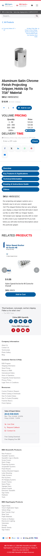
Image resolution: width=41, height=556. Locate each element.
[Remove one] (4, 108)
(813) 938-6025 (12, 414)
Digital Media (6, 506)
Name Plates (6, 484)
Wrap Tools (5, 514)
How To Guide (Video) (9, 396)
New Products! (6, 454)
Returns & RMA (7, 370)
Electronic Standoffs (8, 490)
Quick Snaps (6, 462)
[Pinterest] (31, 148)
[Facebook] (5, 148)
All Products (9, 22)
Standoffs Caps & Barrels (10, 458)
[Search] (37, 16)
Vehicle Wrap (6, 510)
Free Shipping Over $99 (12, 439)
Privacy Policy (6, 380)
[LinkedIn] (18, 148)
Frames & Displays (8, 519)
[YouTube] (20, 321)
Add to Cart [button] (21, 294)
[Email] (5, 154)
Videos (6, 189)
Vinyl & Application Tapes (10, 508)
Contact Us (31, 130)
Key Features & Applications (15, 174)
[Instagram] (16, 321)
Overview (7, 168)
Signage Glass (6, 486)
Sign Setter (5, 493)
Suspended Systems (8, 466)
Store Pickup (6, 368)
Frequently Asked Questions (11, 378)
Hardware (5, 495)
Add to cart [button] (25, 108)
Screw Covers (6, 460)
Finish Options (6, 403)
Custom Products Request (10, 391)
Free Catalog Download (12, 437)
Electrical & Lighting (8, 521)
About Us (5, 345)
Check (35, 141)
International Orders (8, 373)
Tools (3, 497)
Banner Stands (7, 527)
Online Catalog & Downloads (11, 393)
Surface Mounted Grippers (10, 471)
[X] (11, 148)
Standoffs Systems (8, 456)
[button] (4, 270)
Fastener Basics (7, 401)
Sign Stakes (6, 530)
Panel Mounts (6, 469)
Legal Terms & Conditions (10, 382)
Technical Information (12, 179)
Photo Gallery (6, 352)
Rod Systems (6, 477)
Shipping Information (8, 366)
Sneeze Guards (7, 488)
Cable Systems (7, 475)
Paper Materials (7, 516)
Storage (4, 525)
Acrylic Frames (7, 482)
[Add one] (13, 108)
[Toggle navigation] (37, 5)
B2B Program (6, 363)
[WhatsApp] (24, 148)
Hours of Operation (8, 375)
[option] (20, 270)
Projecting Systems (8, 464)
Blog (3, 355)
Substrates (5, 523)
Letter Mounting (7, 473)
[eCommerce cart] (31, 5)
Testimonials (6, 350)
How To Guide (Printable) (10, 398)
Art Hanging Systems (9, 480)
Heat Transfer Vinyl (8, 512)
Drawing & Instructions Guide (16, 184)
